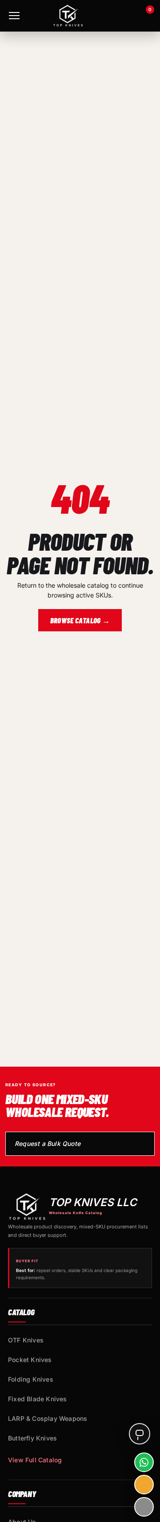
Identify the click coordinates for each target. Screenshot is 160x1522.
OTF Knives (26, 1340)
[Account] (120, 15)
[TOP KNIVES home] (68, 16)
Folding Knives (30, 1379)
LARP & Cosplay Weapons (47, 1418)
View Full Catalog (35, 1460)
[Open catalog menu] (14, 15)
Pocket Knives (30, 1359)
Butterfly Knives (32, 1438)
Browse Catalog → (80, 620)
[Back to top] (144, 1507)
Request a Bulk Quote (47, 1143)
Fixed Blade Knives (37, 1399)
